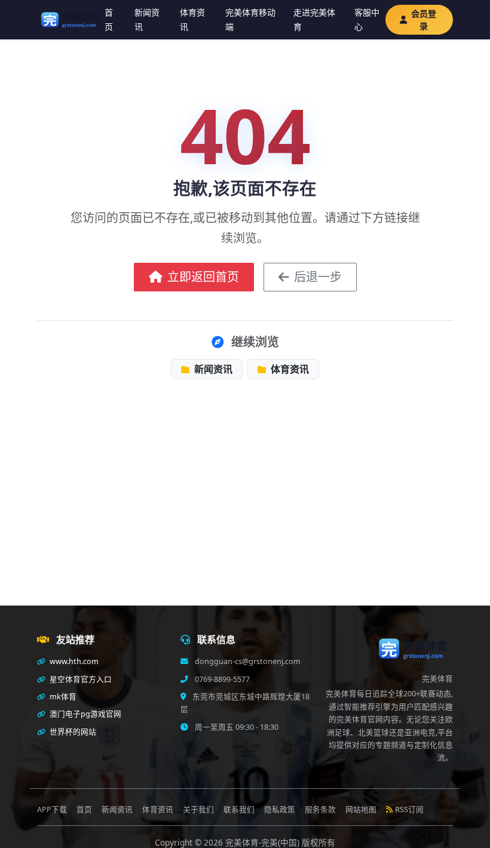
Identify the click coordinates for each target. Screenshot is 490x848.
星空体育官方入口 (80, 679)
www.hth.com (73, 661)
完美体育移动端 (250, 19)
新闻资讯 (147, 19)
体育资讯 (192, 19)
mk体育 (62, 697)
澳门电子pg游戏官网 (84, 714)
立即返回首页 (203, 277)
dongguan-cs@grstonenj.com (247, 661)
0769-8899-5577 (221, 679)
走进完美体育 (314, 19)
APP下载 (52, 809)
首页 (109, 19)
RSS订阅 (409, 809)
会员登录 (423, 20)
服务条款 (320, 809)
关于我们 (198, 809)
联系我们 (239, 809)
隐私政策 (279, 809)
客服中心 (366, 19)
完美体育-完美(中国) (263, 842)
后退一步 (318, 277)
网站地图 (360, 809)
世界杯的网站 (72, 732)
